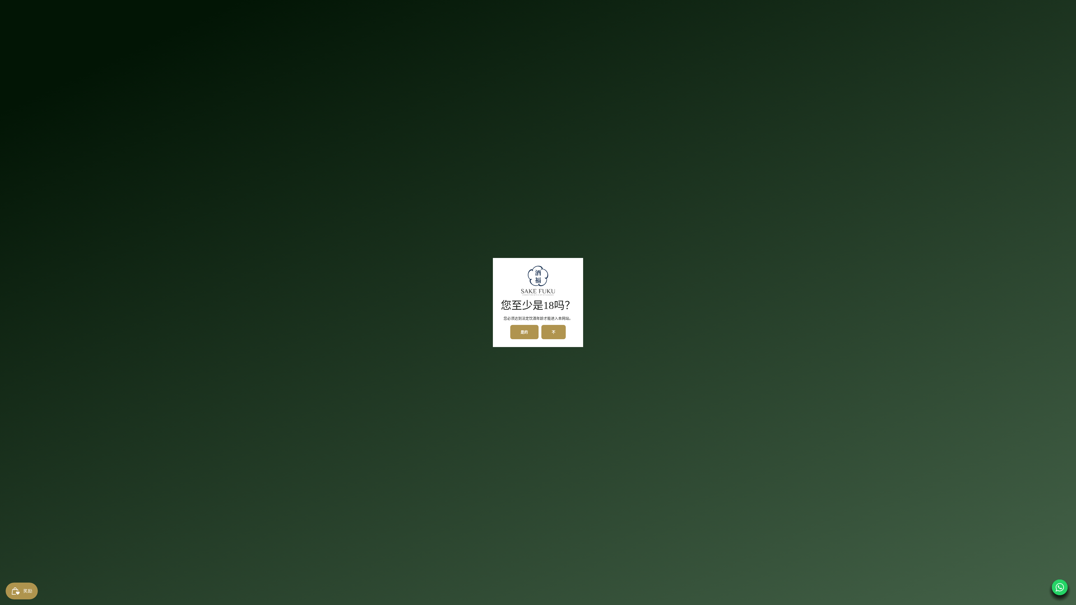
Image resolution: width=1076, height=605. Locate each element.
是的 (524, 332)
